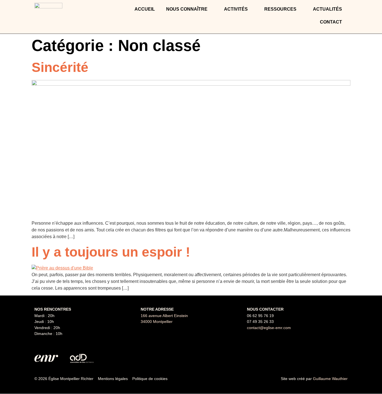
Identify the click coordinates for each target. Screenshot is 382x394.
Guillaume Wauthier (330, 378)
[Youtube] (341, 358)
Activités (236, 9)
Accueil (145, 9)
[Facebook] (313, 358)
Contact (331, 22)
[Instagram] (327, 358)
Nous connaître (186, 9)
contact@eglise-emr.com (269, 327)
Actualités (327, 9)
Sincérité (60, 67)
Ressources (280, 9)
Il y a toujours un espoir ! (111, 252)
